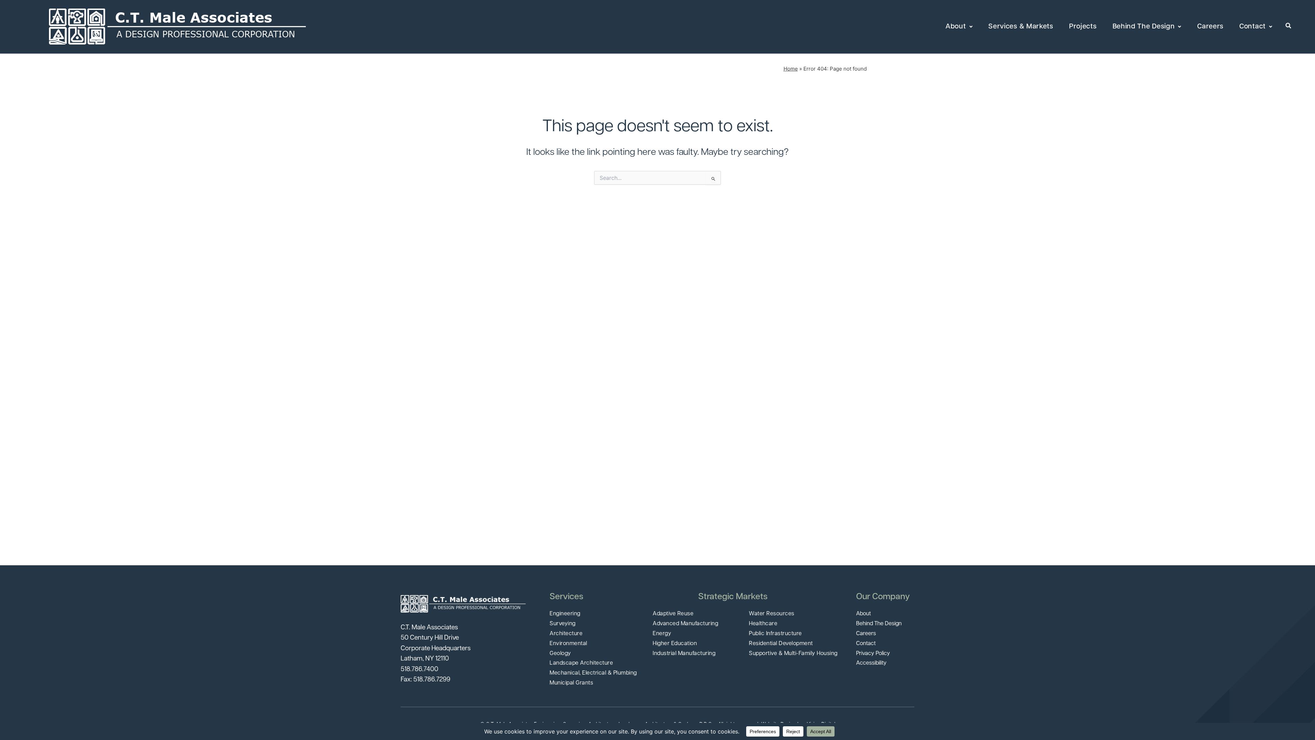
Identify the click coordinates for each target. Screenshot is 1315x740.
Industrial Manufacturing (684, 653)
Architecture (566, 634)
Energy (662, 634)
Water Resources (771, 614)
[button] (1289, 26)
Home (791, 68)
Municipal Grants (571, 683)
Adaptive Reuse (673, 614)
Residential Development (781, 643)
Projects (1083, 26)
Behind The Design (1144, 26)
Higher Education (675, 643)
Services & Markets (1020, 26)
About (955, 26)
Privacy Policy (873, 653)
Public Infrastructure (775, 634)
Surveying (563, 624)
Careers (1210, 26)
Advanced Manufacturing (685, 624)
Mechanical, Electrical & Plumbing (593, 673)
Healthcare (763, 624)
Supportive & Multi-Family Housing (793, 653)
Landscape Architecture (581, 663)
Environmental (568, 643)
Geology (560, 653)
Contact (1252, 26)
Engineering (565, 614)
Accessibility (871, 663)
